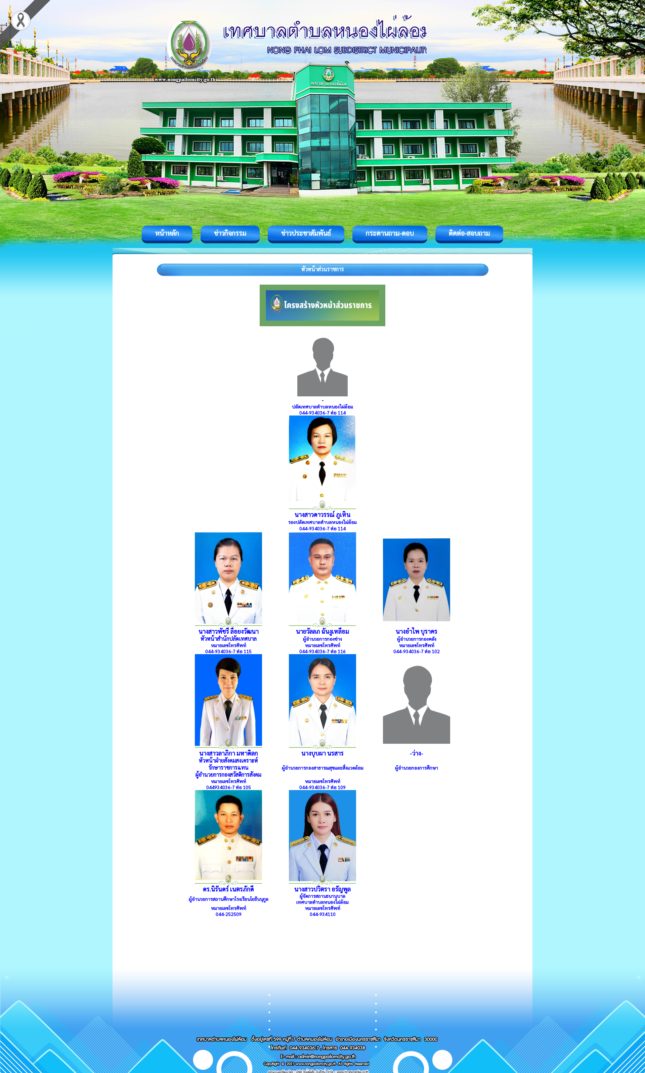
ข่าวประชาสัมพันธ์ (306, 233)
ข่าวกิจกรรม (230, 233)
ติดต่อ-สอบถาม (469, 233)
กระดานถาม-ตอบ (390, 233)
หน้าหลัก (167, 233)
